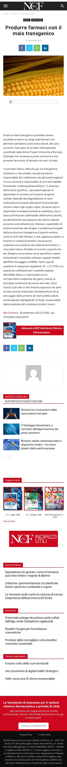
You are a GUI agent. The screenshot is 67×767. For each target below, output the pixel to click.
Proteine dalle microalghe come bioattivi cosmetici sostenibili (31, 641)
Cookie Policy (44, 734)
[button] (5, 6)
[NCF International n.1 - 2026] (54, 499)
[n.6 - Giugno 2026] (33, 499)
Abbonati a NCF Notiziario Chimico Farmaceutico (41, 330)
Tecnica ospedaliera (15, 656)
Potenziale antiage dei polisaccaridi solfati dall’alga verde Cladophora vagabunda (32, 619)
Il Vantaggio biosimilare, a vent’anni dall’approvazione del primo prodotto (39, 429)
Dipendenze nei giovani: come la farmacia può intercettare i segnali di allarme (32, 573)
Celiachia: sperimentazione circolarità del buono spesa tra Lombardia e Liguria (31, 584)
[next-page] (10, 457)
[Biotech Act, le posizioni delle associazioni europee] (11, 413)
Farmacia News (13, 565)
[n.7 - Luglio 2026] (9, 330)
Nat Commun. (11, 312)
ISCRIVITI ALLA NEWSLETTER (33, 726)
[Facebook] (22, 48)
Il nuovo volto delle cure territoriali (27, 663)
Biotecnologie (28, 13)
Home (6, 13)
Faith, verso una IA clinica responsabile (30, 678)
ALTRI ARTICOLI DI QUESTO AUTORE (23, 401)
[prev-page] (5, 457)
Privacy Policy (26, 734)
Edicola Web (9, 521)
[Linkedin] (45, 48)
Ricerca (15, 13)
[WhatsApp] (37, 48)
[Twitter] (29, 48)
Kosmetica (10, 610)
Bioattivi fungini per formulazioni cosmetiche (26, 630)
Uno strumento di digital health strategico (31, 671)
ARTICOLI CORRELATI (16, 396)
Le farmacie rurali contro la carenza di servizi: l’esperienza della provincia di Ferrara (34, 596)
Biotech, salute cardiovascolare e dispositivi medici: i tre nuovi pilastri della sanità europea (41, 444)
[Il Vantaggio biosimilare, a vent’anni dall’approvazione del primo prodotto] (11, 429)
